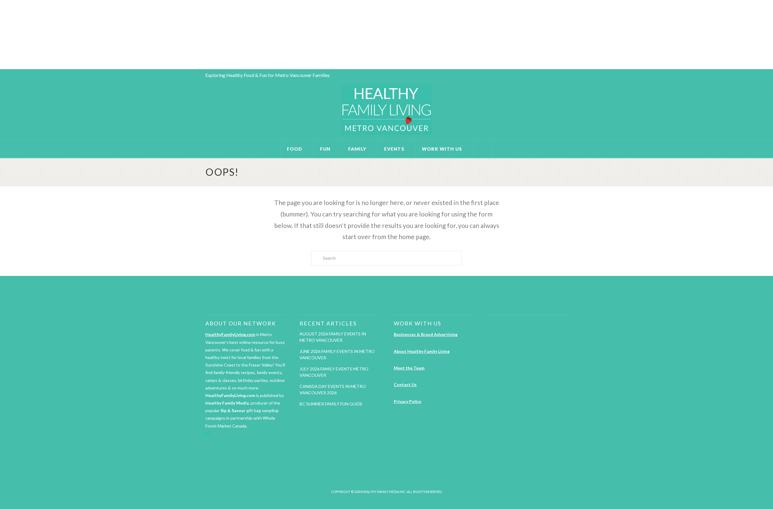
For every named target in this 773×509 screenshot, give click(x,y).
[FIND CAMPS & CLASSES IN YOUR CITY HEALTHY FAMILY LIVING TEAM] (1, 35)
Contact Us (405, 384)
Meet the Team (409, 367)
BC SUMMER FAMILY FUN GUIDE (331, 403)
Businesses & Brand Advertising (425, 334)
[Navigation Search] (482, 149)
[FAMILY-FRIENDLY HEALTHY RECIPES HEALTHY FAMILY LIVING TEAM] (0, 35)
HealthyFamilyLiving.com (230, 334)
